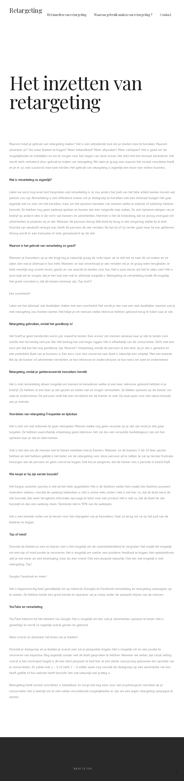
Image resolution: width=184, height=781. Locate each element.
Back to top (83, 768)
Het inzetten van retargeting (66, 15)
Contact (165, 15)
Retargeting (25, 10)
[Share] (176, 771)
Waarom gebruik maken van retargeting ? (123, 15)
